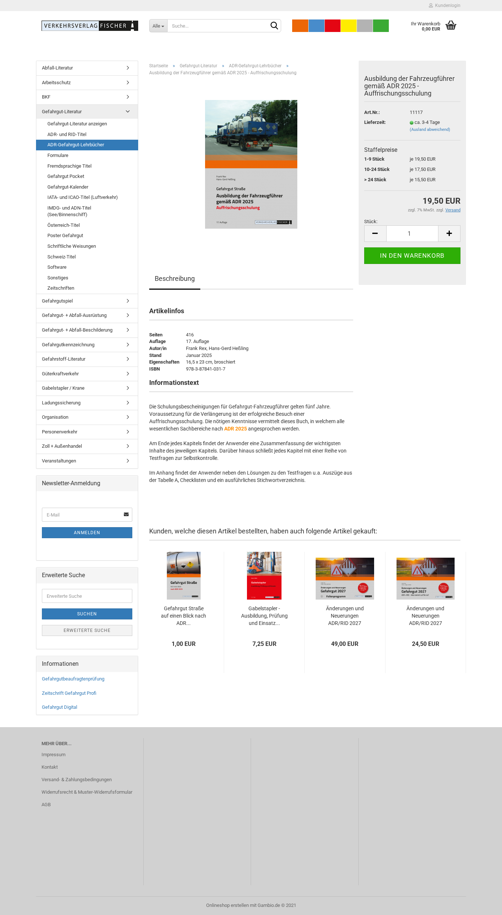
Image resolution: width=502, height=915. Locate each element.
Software (57, 267)
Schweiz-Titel (61, 257)
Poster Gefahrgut (65, 235)
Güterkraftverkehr (60, 373)
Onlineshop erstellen (227, 905)
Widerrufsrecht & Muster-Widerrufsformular (87, 792)
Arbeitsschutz (56, 82)
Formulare (57, 155)
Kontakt (50, 767)
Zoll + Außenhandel (62, 446)
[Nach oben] (482, 904)
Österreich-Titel (63, 225)
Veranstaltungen (59, 461)
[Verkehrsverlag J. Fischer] (90, 25)
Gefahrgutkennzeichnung (68, 344)
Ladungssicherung (61, 402)
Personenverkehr (59, 432)
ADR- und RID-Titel (66, 134)
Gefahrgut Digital (59, 707)
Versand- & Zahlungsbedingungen (77, 779)
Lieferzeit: (375, 122)
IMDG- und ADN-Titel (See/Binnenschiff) (69, 211)
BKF (46, 97)
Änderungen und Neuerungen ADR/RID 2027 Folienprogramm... (345, 616)
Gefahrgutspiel (57, 301)
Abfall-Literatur (57, 68)
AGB (46, 804)
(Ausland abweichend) (430, 129)
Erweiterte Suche (87, 630)
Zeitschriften (60, 288)
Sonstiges (57, 277)
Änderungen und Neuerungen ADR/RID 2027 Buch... (425, 616)
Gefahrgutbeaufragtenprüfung (73, 679)
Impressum (53, 754)
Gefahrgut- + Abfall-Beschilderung (77, 330)
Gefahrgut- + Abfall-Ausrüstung (74, 315)
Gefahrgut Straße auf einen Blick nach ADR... (183, 615)
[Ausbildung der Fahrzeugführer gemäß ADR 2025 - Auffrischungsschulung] (251, 164)
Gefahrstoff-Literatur (63, 359)
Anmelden (87, 532)
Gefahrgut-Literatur (62, 111)
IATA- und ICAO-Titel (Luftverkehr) (82, 197)
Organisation (55, 417)
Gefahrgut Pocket (65, 176)
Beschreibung (175, 278)
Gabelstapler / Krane (63, 388)
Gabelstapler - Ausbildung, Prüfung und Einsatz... (264, 615)
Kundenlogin (446, 5)
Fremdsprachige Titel (69, 166)
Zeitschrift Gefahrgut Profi (69, 693)
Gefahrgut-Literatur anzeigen (77, 123)
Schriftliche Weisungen (71, 246)
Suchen (87, 613)
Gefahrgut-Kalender (67, 187)
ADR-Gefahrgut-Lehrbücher (75, 144)
